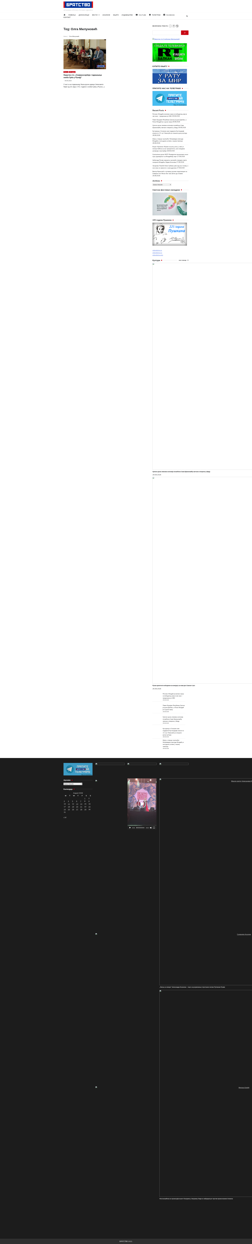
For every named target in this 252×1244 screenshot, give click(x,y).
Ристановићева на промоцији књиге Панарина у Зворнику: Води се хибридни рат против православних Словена (196, 1198)
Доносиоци (84, 15)
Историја (72, 72)
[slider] (140, 827)
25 (69, 809)
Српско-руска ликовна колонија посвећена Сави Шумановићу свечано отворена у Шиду (181, 471)
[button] (170, 26)
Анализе (106, 15)
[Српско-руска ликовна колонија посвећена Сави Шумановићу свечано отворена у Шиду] (156, 720)
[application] (142, 804)
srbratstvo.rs (157, 250)
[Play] (130, 828)
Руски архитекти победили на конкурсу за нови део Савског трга (173, 685)
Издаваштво (127, 15)
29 (85, 809)
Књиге (116, 15)
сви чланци (182, 260)
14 (81, 804)
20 (77, 807)
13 (77, 804)
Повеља (72, 15)
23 (89, 807)
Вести (95, 15)
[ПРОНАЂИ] (185, 32)
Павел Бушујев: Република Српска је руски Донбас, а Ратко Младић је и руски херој (174, 708)
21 (81, 807)
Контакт (67, 17)
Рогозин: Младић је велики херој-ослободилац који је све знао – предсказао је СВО (173, 696)
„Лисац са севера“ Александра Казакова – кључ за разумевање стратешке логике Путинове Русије (192, 987)
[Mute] (151, 828)
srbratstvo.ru (157, 253)
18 (69, 807)
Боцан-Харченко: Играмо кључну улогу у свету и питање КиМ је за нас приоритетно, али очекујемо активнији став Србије (168, 149)
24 (65, 809)
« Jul (64, 817)
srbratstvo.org (157, 255)
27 (77, 809)
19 (73, 807)
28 (81, 809)
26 (73, 809)
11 (69, 804)
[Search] (187, 16)
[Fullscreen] (154, 828)
